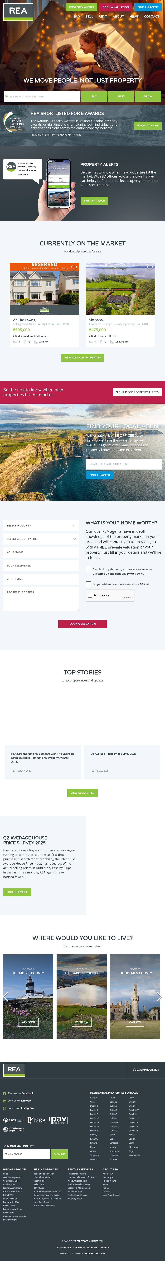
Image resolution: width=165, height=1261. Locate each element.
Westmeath (134, 1155)
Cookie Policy (63, 1247)
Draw (148, 96)
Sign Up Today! (94, 200)
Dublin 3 (113, 1106)
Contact (151, 16)
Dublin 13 (94, 1122)
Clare (131, 1098)
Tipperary (94, 1155)
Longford (114, 1143)
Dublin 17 (114, 1126)
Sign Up (59, 1154)
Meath (113, 1147)
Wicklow (113, 1159)
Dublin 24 (133, 1131)
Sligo (131, 1151)
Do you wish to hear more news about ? (121, 584)
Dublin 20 (94, 1131)
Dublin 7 (94, 1114)
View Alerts (23, 175)
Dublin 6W (134, 1110)
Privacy (105, 1247)
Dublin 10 (94, 1118)
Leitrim (132, 1139)
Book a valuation (116, 7)
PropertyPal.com (95, 1253)
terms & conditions (109, 573)
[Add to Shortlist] (74, 269)
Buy (94, 96)
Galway (93, 1135)
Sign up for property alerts (137, 392)
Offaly (93, 1151)
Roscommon (115, 1151)
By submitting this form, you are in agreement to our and (122, 571)
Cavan (112, 1098)
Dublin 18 (133, 1126)
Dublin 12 (133, 1118)
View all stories (82, 793)
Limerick (94, 1143)
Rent (121, 96)
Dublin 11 (114, 1118)
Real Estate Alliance (86, 1241)
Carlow (93, 1098)
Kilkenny (94, 1139)
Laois (112, 1139)
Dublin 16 (94, 1126)
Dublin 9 (133, 1114)
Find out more (148, 125)
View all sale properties (82, 357)
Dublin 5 (94, 1110)
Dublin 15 (133, 1122)
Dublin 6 (113, 1110)
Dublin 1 (133, 1102)
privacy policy (135, 573)
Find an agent (148, 7)
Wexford (94, 1159)
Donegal (113, 1102)
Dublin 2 (94, 1106)
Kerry (112, 1135)
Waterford (114, 1155)
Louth (131, 1143)
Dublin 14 (114, 1122)
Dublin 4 (133, 1106)
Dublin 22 (114, 1131)
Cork (92, 1102)
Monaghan (134, 1147)
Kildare (132, 1135)
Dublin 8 (113, 1114)
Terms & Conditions (86, 1247)
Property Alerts (81, 7)
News (134, 16)
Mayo (92, 1147)
